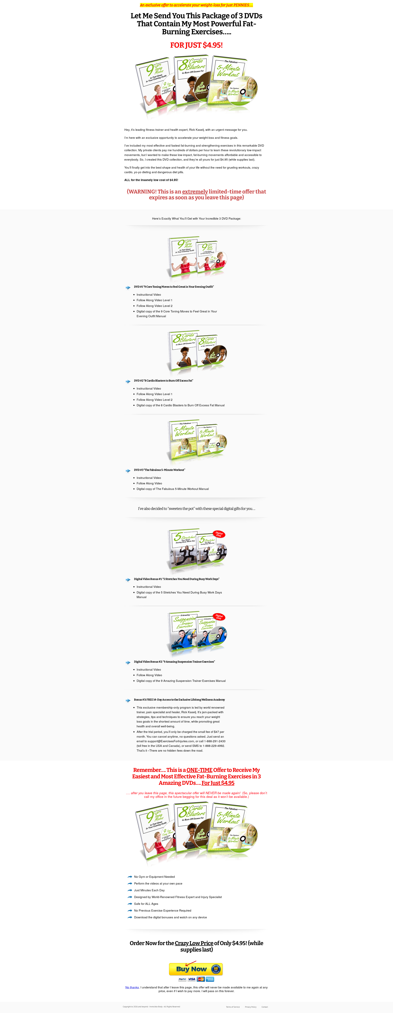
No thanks (132, 987)
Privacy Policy (250, 1007)
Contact (265, 1007)
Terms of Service (233, 1007)
